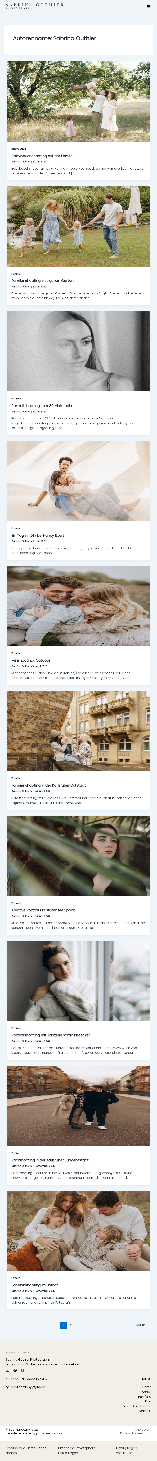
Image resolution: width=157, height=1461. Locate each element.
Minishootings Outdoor (30, 660)
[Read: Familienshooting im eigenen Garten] (78, 226)
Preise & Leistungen (137, 1406)
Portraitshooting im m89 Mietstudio (41, 405)
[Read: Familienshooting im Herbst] (78, 1230)
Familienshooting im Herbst (34, 1285)
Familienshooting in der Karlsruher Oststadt (48, 785)
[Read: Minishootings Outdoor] (78, 606)
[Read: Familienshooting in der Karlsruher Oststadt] (78, 731)
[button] (148, 7)
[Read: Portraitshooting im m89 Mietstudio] (78, 351)
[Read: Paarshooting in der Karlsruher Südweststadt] (78, 1105)
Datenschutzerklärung (136, 1433)
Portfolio (144, 1396)
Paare (15, 1153)
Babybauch (18, 148)
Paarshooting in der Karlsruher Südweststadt (50, 1160)
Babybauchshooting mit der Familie (42, 155)
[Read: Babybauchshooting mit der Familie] (78, 101)
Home (146, 1387)
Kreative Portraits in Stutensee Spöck (43, 910)
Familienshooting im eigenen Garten (42, 280)
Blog (148, 1401)
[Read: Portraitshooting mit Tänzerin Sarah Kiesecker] (78, 980)
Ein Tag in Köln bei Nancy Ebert (37, 535)
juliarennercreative (49, 1433)
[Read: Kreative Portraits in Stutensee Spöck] (78, 856)
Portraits (16, 398)
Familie (15, 273)
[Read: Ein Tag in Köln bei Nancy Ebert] (78, 481)
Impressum (143, 1429)
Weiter (142, 1325)
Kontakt (145, 1411)
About (146, 1392)
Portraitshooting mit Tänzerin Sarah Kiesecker (50, 1035)
